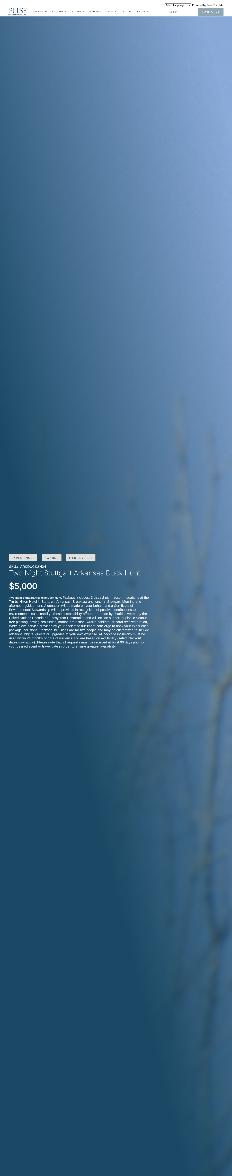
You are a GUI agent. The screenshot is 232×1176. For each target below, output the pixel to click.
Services (38, 12)
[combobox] (174, 11)
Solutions (58, 12)
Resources (95, 12)
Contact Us (210, 11)
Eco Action (78, 12)
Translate (218, 5)
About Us (111, 12)
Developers (142, 12)
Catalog (126, 12)
